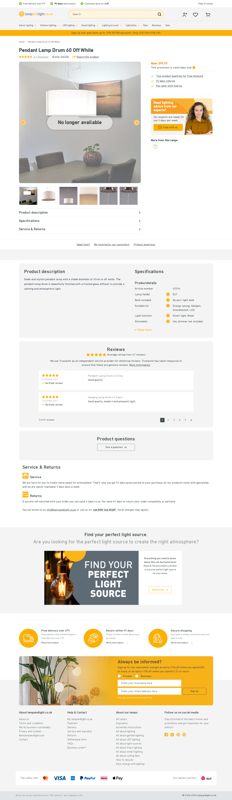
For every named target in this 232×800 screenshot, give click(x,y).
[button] (116, 33)
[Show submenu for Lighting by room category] (120, 25)
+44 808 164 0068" (104, 510)
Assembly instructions (128, 727)
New (145, 25)
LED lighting (69, 25)
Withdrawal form (77, 739)
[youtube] (184, 734)
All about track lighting (129, 747)
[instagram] (172, 734)
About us (24, 719)
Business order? (76, 747)
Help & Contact (205, 4)
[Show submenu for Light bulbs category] (138, 25)
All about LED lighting (128, 739)
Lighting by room (110, 25)
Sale (167, 25)
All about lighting (125, 731)
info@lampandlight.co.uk (61, 510)
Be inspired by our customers (111, 244)
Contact (23, 739)
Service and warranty (79, 731)
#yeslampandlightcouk (31, 735)
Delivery (71, 727)
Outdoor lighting (48, 25)
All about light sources (129, 743)
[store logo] (36, 14)
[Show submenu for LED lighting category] (76, 25)
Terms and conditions (31, 723)
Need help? (83, 244)
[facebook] (166, 734)
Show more (145, 330)
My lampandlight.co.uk (79, 719)
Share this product (88, 57)
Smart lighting (88, 25)
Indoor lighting (26, 25)
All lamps (121, 719)
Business (156, 25)
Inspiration (122, 723)
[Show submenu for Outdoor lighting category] (58, 25)
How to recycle (124, 760)
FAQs (70, 743)
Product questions (144, 244)
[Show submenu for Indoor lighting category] (35, 25)
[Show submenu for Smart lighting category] (97, 25)
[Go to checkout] (191, 420)
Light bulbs (131, 25)
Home (22, 42)
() (41, 57)
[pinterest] (178, 734)
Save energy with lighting (130, 764)
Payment (72, 723)
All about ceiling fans (128, 756)
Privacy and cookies (30, 731)
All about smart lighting (129, 752)
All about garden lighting (130, 735)
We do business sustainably (35, 727)
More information (139, 365)
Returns (71, 735)
